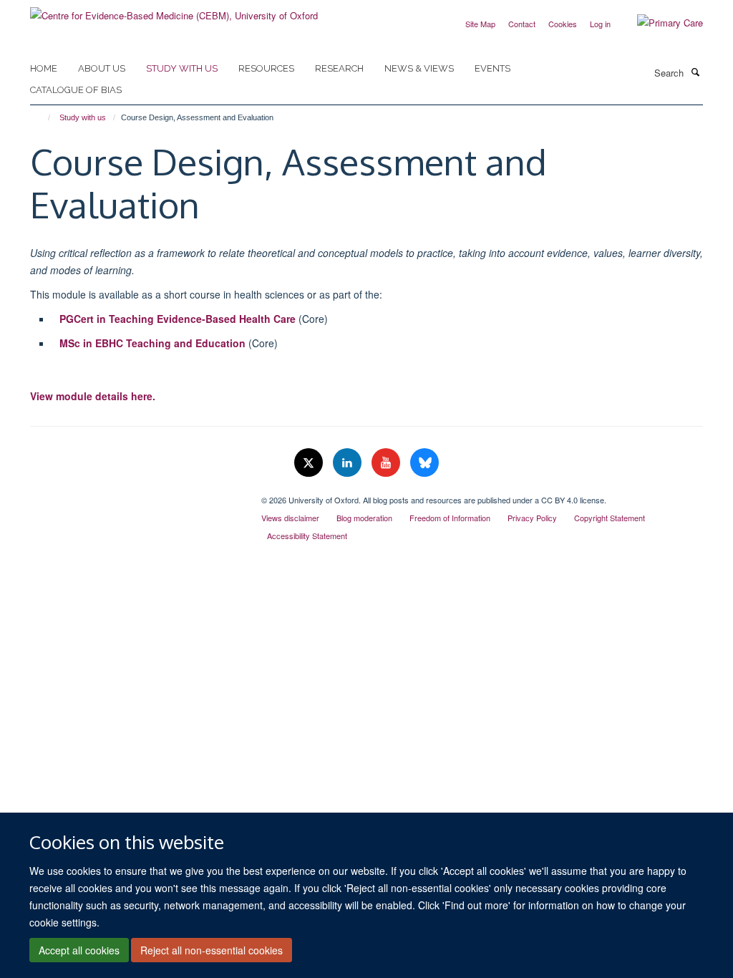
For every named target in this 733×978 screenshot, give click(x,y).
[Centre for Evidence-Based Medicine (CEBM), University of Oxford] (174, 10)
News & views (419, 68)
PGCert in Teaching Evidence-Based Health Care (177, 318)
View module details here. (94, 396)
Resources (266, 68)
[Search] (695, 71)
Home (43, 68)
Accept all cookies (79, 950)
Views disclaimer (290, 517)
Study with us (182, 68)
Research (339, 68)
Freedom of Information (449, 517)
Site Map (480, 23)
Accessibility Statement (307, 535)
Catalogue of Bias (76, 89)
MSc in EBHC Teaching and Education (153, 343)
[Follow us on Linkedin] (348, 463)
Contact (521, 23)
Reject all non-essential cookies (211, 950)
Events (492, 68)
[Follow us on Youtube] (387, 463)
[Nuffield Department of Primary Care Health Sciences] (135, 494)
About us (101, 68)
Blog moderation (364, 517)
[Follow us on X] (310, 463)
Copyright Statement (609, 517)
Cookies (562, 23)
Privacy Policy (532, 517)
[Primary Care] (659, 23)
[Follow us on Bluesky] (424, 463)
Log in (600, 23)
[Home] (42, 117)
